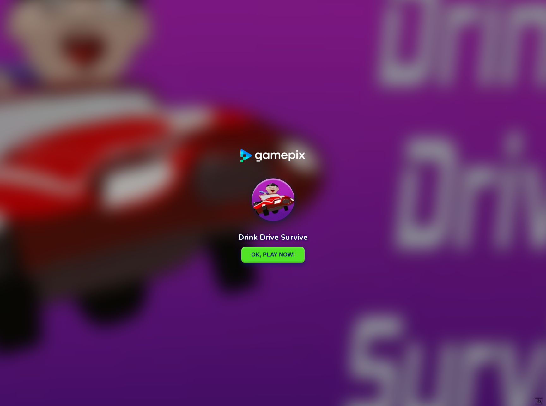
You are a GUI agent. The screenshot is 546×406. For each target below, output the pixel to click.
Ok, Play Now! (273, 254)
